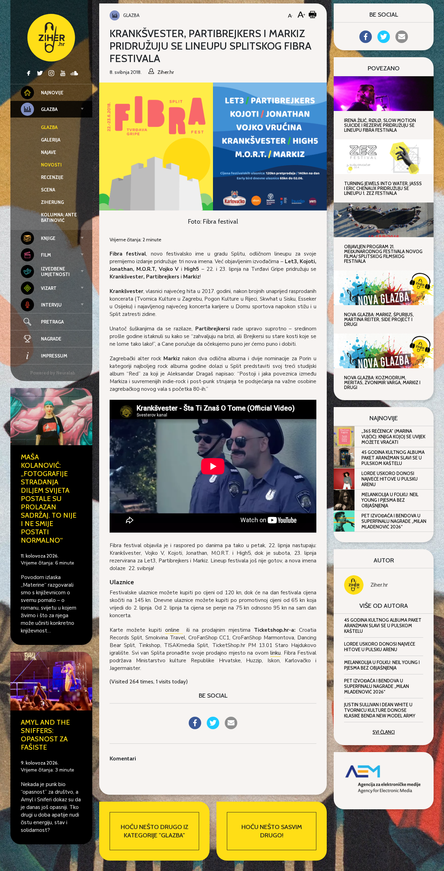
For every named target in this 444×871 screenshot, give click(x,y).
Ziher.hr (379, 584)
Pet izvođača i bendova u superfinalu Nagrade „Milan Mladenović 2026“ (393, 521)
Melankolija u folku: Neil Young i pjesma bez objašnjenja (389, 500)
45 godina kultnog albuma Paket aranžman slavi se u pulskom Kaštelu (393, 457)
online (174, 630)
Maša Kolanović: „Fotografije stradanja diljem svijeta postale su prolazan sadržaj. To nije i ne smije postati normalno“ (48, 498)
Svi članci (384, 732)
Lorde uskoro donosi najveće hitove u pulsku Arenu (389, 479)
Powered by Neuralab (52, 373)
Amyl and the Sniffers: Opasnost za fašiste (45, 734)
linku (275, 652)
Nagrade (51, 339)
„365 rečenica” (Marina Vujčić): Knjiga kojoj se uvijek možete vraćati (393, 436)
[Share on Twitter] (213, 727)
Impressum (54, 356)
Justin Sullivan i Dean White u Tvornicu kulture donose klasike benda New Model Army (379, 710)
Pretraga (52, 322)
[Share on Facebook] (195, 727)
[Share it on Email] (231, 727)
